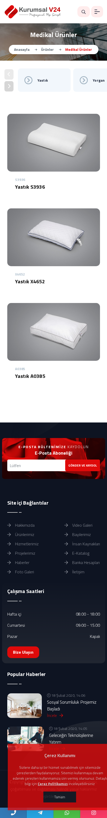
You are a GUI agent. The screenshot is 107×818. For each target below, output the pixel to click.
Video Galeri (81, 525)
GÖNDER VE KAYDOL (82, 465)
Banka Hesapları (85, 562)
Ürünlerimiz (24, 534)
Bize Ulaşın (23, 652)
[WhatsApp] (67, 813)
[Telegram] (40, 813)
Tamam (59, 797)
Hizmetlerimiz (26, 544)
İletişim (77, 572)
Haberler (21, 562)
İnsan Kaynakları (85, 544)
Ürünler (47, 49)
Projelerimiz (24, 553)
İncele (52, 715)
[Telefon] (13, 813)
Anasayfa (22, 49)
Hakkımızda (24, 525)
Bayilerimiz (81, 534)
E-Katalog (80, 553)
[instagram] (93, 813)
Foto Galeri (24, 572)
